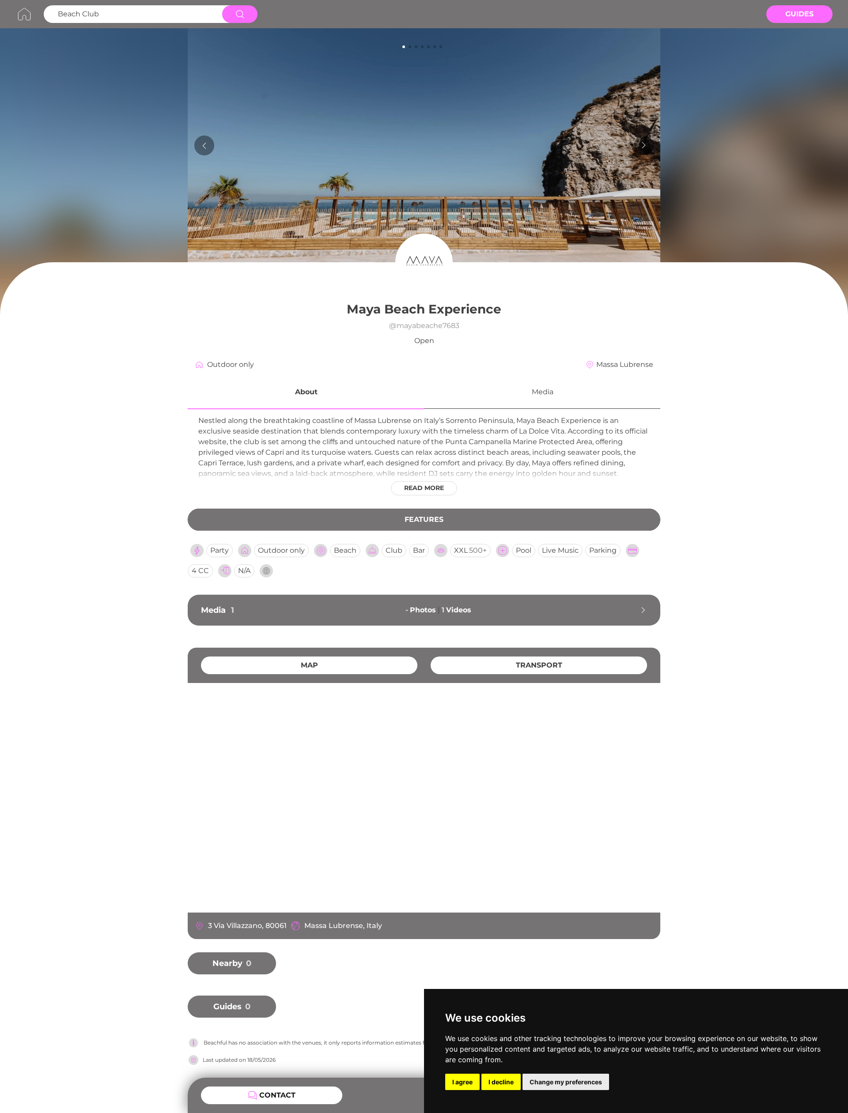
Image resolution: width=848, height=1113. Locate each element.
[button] (306, 393)
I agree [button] (462, 1082)
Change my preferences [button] (566, 1082)
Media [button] (542, 392)
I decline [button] (501, 1082)
